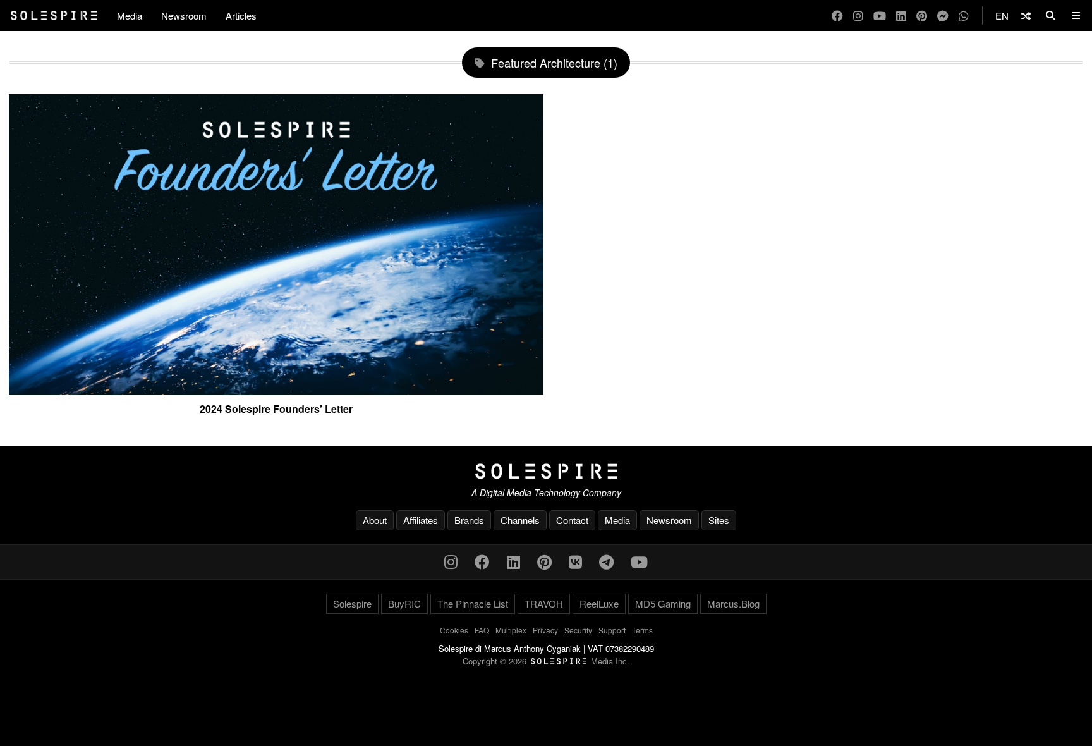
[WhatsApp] (964, 15)
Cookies (454, 630)
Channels (520, 520)
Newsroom (184, 15)
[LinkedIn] (901, 15)
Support (612, 630)
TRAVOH (544, 603)
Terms (642, 630)
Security (578, 630)
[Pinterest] (922, 15)
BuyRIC (404, 603)
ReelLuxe (599, 603)
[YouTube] (880, 15)
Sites (718, 520)
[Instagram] (858, 15)
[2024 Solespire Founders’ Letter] (276, 390)
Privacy (545, 630)
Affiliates (420, 520)
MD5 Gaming (663, 603)
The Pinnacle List (472, 603)
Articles (241, 15)
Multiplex (510, 630)
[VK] (575, 561)
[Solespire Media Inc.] (546, 471)
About (375, 520)
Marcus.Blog (733, 603)
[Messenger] (942, 15)
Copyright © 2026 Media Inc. (546, 661)
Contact (572, 520)
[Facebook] (837, 15)
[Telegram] (606, 561)
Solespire (352, 603)
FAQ (482, 630)
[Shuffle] (1026, 15)
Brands (469, 520)
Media (129, 15)
